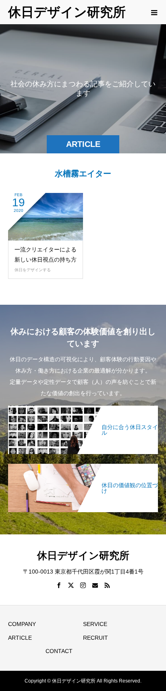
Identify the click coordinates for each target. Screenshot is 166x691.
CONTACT (59, 651)
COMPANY (22, 624)
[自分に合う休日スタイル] (83, 407)
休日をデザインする (33, 270)
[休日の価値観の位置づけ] (83, 465)
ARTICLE (20, 637)
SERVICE (95, 624)
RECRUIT (95, 637)
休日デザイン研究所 (67, 12)
